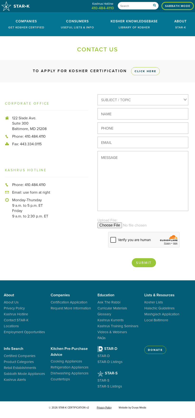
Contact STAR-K (16, 319)
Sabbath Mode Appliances (24, 373)
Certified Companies (19, 355)
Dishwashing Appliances (69, 373)
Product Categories (19, 361)
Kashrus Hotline (16, 314)
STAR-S (111, 373)
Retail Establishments (20, 367)
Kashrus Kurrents (111, 319)
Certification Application (69, 302)
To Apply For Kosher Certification (94, 71)
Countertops (60, 379)
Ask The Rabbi (109, 302)
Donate (155, 350)
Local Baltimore (156, 319)
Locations (11, 325)
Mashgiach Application (161, 314)
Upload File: (107, 220)
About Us (11, 302)
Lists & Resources (159, 295)
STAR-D (110, 348)
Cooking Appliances (66, 361)
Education (106, 295)
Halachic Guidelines (159, 308)
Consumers (77, 24)
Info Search (13, 348)
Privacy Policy (14, 308)
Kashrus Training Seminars (118, 325)
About (180, 24)
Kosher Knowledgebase (134, 24)
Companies (26, 24)
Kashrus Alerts (15, 379)
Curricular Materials (112, 308)
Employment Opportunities (24, 331)
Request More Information (71, 308)
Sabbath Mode (177, 6)
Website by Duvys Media (132, 407)
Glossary (104, 314)
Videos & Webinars (112, 331)
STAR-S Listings (110, 386)
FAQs (102, 337)
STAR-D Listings (110, 361)
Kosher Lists (153, 302)
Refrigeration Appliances (69, 367)
